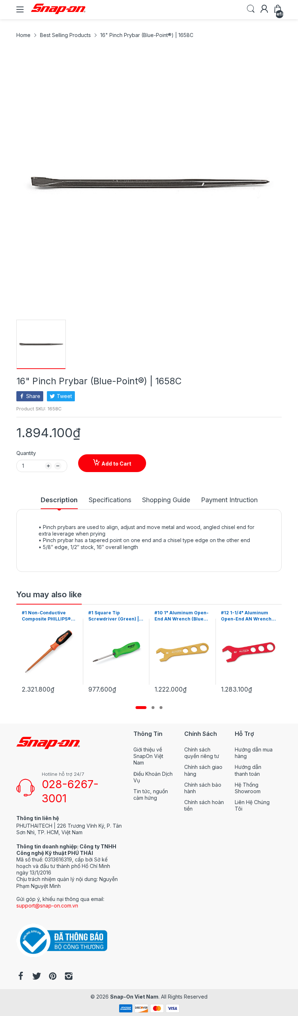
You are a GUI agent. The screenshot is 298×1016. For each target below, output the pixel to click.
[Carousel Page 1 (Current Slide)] (141, 707)
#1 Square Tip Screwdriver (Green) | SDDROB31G (48, 616)
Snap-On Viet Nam (134, 997)
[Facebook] (20, 977)
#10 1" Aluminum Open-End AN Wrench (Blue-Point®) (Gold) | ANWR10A (116, 616)
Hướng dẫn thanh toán (248, 770)
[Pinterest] (52, 977)
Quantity (26, 453)
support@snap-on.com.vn (47, 905)
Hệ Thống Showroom (248, 788)
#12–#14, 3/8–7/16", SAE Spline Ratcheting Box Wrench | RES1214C (248, 616)
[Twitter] (36, 977)
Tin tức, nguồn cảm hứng (150, 794)
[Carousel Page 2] (153, 707)
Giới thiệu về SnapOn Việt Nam (148, 756)
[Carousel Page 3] (161, 707)
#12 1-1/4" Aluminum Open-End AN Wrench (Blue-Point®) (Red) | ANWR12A (181, 616)
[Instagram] (68, 977)
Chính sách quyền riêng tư (201, 752)
